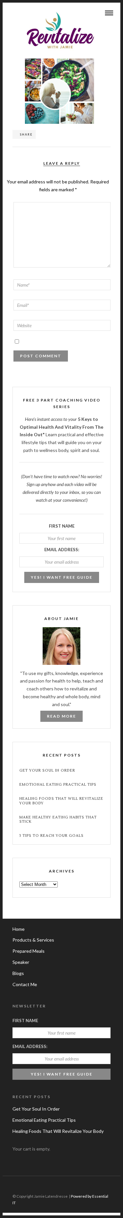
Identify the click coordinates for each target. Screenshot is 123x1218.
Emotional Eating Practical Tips (57, 784)
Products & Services (33, 940)
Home (18, 929)
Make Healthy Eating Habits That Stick (58, 819)
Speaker (20, 962)
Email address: (61, 549)
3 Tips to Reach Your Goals (51, 836)
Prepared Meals (28, 951)
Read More (61, 716)
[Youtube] (106, 1186)
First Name (61, 526)
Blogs (18, 973)
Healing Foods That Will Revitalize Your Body (61, 800)
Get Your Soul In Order (47, 770)
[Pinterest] (116, 1186)
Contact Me (24, 984)
